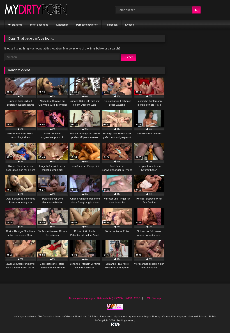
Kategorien (62, 24)
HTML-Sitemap (152, 298)
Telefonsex (111, 24)
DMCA (128, 298)
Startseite (17, 24)
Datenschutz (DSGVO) (110, 298)
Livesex (129, 24)
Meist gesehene (39, 24)
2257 (137, 298)
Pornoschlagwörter (87, 24)
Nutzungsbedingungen (82, 298)
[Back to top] (219, 322)
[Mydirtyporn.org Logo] (35, 10)
